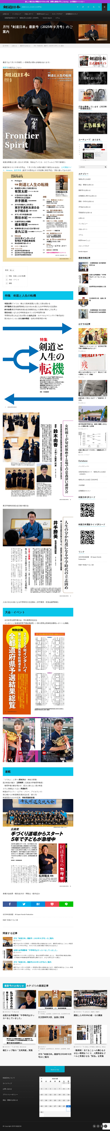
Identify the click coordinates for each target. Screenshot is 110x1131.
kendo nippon (47, 18)
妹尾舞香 (63, 1048)
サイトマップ (7, 1083)
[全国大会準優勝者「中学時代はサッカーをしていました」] (7, 953)
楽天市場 (17, 170)
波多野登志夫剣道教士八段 (97, 286)
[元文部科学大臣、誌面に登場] (83, 302)
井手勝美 (92, 1046)
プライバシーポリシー (10, 1094)
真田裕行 (57, 1048)
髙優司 (97, 1011)
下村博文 (42, 1013)
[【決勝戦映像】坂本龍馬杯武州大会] (83, 267)
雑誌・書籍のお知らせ (86, 185)
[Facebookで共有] (10, 904)
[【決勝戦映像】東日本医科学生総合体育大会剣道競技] (83, 314)
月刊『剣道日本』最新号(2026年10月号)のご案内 (55, 1055)
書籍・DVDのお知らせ (86, 201)
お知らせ (6, 14)
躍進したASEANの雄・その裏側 (88, 1015)
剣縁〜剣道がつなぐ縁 (10, 920)
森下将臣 (16, 1046)
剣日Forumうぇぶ (43, 14)
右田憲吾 (48, 1013)
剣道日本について (9, 1078)
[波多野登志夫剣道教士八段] (83, 290)
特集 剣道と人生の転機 (15, 276)
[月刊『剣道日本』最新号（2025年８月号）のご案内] (7, 942)
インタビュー (16, 14)
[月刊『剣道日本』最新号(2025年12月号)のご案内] (7, 965)
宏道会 (87, 1046)
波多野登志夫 (50, 1048)
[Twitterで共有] (24, 904)
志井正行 (87, 1011)
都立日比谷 (23, 1046)
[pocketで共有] (52, 904)
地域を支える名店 (85, 179)
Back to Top (55, 1070)
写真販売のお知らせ (85, 212)
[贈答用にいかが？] (93, 100)
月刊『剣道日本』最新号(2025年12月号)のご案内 (32, 962)
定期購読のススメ (72, 14)
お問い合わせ (7, 1089)
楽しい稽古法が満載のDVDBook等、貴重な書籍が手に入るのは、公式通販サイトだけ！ (55, 1)
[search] (105, 167)
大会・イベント (12, 279)
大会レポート (29, 14)
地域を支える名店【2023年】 (89, 479)
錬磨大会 (98, 1046)
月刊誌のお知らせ (85, 207)
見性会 (104, 1046)
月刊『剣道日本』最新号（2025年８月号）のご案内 (33, 938)
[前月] (41, 1079)
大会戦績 (82, 485)
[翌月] (68, 1079)
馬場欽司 (42, 1048)
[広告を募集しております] (93, 133)
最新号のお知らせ (85, 190)
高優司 (93, 1011)
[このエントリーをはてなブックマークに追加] (38, 904)
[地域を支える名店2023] (93, 84)
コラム (57, 18)
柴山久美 (16, 1011)
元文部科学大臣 (65, 1013)
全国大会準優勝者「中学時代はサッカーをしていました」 (36, 950)
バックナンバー (84, 466)
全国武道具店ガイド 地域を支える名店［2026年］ (22, 18)
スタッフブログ (57, 14)
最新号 (5, 67)
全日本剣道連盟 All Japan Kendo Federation (18, 914)
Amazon (9, 170)
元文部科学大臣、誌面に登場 (51, 1017)
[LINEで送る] (66, 904)
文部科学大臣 (56, 1013)
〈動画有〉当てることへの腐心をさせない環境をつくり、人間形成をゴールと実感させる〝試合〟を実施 (90, 1053)
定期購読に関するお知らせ (88, 196)
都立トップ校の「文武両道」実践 (18, 1050)
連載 (9, 283)
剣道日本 (18, 1126)
